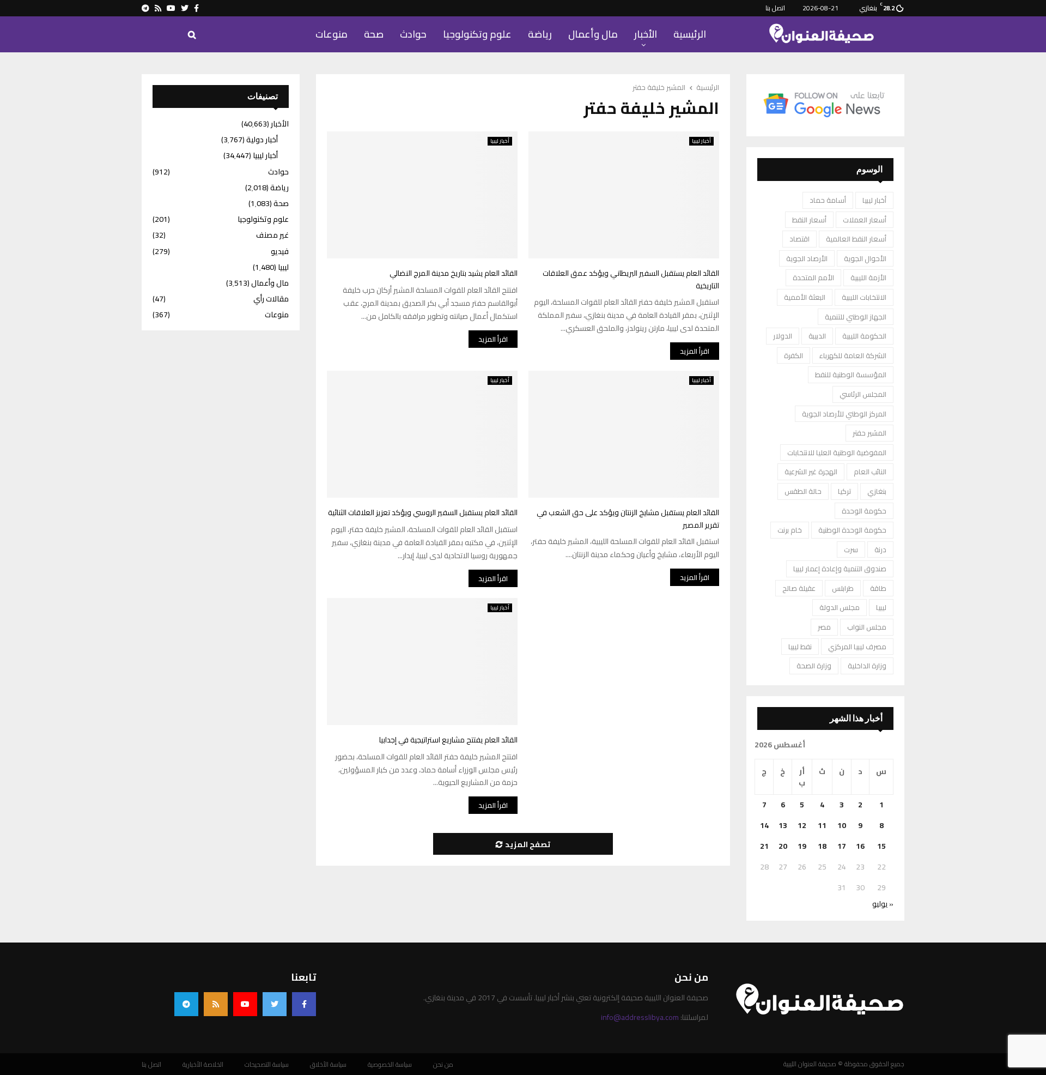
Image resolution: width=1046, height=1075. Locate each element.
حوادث (413, 34)
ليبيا (881, 607)
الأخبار (645, 34)
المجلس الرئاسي (863, 394)
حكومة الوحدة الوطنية (852, 529)
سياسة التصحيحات (267, 1065)
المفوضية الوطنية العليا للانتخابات (836, 452)
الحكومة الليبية (864, 335)
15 (881, 846)
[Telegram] (186, 1004)
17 (841, 846)
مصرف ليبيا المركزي (857, 646)
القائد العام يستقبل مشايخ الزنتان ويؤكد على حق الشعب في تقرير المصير (628, 518)
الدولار (782, 335)
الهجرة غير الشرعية (810, 471)
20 (783, 846)
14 (764, 825)
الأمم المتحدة (813, 277)
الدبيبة (817, 335)
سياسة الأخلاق (328, 1065)
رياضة (540, 34)
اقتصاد (799, 238)
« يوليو (882, 904)
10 (841, 825)
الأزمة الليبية (868, 277)
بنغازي (876, 491)
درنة (880, 549)
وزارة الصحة (813, 665)
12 (802, 825)
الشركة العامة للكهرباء (852, 355)
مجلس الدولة (839, 607)
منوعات (331, 34)
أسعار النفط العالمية (856, 238)
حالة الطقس (803, 491)
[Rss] (216, 1004)
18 (822, 846)
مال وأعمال (593, 34)
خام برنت (789, 529)
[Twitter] (275, 1004)
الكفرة (793, 355)
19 (802, 846)
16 (860, 846)
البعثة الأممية (804, 297)
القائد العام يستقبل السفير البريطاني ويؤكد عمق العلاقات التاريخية (631, 279)
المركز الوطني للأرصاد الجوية (844, 413)
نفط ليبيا (800, 646)
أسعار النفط (809, 219)
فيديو (280, 251)
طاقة (878, 588)
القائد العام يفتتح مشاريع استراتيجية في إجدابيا (448, 740)
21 (764, 846)
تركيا (844, 491)
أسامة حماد (828, 200)
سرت (851, 549)
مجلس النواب (866, 626)
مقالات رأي (271, 299)
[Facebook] (304, 1004)
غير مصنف (272, 235)
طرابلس (843, 588)
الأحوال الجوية (865, 258)
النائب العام (870, 471)
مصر (824, 626)
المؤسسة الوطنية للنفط (850, 374)
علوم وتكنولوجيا (477, 34)
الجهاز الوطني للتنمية (855, 316)
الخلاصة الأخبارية (203, 1065)
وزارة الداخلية (867, 665)
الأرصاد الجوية (807, 258)
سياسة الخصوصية (390, 1065)
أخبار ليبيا (499, 141)
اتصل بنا (775, 8)
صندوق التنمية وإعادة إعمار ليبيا (839, 568)
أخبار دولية (262, 139)
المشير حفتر (869, 432)
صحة (374, 34)
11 (822, 825)
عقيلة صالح (799, 588)
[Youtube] (245, 1004)
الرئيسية (689, 34)
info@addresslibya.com (640, 1017)
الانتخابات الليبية (864, 297)
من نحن (443, 1065)
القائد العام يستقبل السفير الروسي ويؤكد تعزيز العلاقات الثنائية (423, 512)
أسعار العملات (864, 219)
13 (783, 825)
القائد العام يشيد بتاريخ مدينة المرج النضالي (454, 273)
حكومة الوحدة (864, 510)
